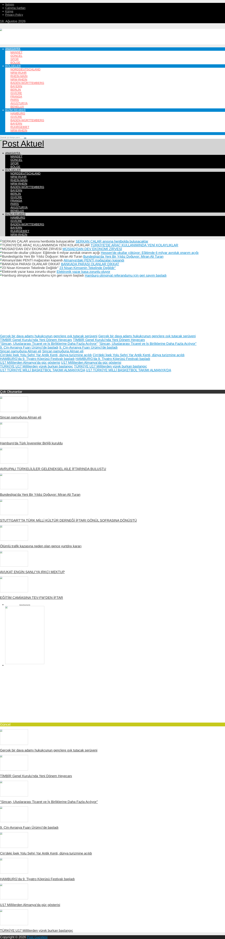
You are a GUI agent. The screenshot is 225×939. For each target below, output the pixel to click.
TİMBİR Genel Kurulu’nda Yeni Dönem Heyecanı (36, 340)
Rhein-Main (18, 76)
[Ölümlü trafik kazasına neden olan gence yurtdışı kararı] (14, 539)
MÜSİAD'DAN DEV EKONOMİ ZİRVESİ (92, 249)
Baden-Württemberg (27, 83)
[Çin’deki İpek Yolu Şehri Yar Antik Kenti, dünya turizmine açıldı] (14, 846)
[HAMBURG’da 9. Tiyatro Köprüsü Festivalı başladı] (14, 872)
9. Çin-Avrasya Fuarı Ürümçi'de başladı (29, 347)
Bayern (16, 86)
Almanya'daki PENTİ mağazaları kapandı (94, 260)
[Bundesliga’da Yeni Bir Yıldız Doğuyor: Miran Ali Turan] (14, 488)
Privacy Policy (14, 14)
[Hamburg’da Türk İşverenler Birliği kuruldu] (14, 436)
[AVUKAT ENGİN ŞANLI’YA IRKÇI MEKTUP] (14, 565)
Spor (14, 59)
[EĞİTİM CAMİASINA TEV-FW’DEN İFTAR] (14, 591)
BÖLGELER (13, 66)
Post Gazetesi (37, 937)
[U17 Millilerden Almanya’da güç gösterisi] (14, 898)
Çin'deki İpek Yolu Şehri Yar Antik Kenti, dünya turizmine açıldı (46, 355)
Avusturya (19, 103)
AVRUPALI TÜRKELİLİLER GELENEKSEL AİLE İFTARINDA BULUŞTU (53, 469)
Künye (9, 11)
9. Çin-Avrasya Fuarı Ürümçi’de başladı (29, 827)
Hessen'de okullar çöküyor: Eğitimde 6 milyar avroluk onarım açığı (150, 253)
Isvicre (16, 93)
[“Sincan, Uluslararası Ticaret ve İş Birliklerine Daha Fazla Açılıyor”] (14, 795)
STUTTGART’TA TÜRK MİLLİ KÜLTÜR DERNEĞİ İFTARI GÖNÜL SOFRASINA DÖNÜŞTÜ (68, 520)
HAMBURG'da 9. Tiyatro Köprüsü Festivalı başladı (37, 359)
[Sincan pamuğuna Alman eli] (14, 411)
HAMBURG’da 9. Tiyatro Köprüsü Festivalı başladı (37, 879)
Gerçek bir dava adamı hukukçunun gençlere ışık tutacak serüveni (48, 336)
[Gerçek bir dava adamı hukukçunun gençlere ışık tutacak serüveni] (14, 744)
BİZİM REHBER (15, 110)
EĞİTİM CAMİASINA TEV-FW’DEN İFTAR (31, 597)
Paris (14, 99)
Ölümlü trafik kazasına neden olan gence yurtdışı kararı (41, 546)
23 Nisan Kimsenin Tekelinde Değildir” (87, 268)
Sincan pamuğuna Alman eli (20, 351)
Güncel (16, 55)
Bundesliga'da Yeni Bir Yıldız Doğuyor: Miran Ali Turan (123, 256)
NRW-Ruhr (18, 72)
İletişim (9, 4)
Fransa (16, 96)
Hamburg (17, 113)
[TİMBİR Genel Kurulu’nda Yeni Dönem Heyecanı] (14, 769)
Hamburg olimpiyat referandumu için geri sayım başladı (126, 275)
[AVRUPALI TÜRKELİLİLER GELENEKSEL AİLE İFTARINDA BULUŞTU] (14, 462)
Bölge (15, 62)
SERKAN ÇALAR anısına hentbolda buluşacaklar (112, 241)
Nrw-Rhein (18, 130)
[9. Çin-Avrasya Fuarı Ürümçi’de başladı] (14, 821)
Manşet (16, 52)
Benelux (17, 106)
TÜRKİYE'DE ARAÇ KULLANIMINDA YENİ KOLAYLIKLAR (134, 245)
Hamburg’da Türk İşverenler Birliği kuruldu (31, 443)
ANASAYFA (12, 49)
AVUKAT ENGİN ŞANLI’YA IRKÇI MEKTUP (32, 572)
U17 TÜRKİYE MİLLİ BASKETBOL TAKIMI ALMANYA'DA (42, 370)
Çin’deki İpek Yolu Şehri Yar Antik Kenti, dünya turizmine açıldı (46, 853)
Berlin (15, 89)
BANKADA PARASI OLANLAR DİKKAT (90, 264)
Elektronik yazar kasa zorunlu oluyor (83, 271)
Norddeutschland (25, 69)
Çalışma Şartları (15, 8)
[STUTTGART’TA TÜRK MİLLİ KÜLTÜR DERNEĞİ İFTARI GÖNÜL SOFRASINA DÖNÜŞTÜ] (14, 514)
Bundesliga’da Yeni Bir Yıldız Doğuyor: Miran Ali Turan (40, 494)
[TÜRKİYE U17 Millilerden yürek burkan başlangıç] (14, 924)
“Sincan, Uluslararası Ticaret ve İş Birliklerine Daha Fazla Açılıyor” (49, 343)
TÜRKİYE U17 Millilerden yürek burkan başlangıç (36, 366)
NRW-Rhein (18, 79)
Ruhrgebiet (19, 127)
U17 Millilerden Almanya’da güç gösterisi (30, 362)
